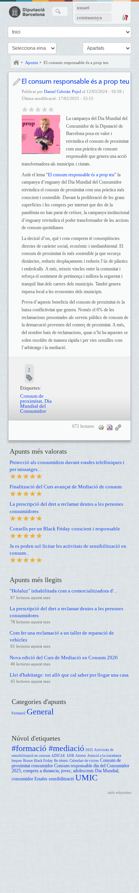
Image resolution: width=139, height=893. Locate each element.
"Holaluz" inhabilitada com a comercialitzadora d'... (63, 591)
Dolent (25, 109)
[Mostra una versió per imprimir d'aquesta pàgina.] (101, 427)
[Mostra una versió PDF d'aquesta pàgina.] (110, 427)
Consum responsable (73, 765)
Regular (31, 109)
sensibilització (61, 779)
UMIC (86, 777)
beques (17, 761)
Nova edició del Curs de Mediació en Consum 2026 (64, 657)
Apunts (31, 62)
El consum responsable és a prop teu (76, 62)
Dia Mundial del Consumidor (36, 406)
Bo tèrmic (61, 761)
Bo (38, 109)
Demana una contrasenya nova (124, 17)
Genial (51, 109)
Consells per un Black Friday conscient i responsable (65, 529)
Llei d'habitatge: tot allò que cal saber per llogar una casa (69, 675)
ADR (70, 756)
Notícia (16, 82)
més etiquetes (119, 792)
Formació (18, 713)
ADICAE (58, 756)
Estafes (40, 779)
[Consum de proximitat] (41, 134)
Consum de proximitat (32, 398)
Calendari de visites (84, 761)
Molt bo (44, 109)
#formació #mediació (48, 748)
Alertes (80, 756)
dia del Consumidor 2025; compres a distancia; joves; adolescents (70, 768)
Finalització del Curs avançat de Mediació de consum (66, 487)
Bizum (28, 761)
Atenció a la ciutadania (104, 756)
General (40, 711)
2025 (89, 750)
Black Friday (43, 761)
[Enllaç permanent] (118, 427)
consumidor (42, 765)
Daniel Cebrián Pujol (62, 91)
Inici (16, 62)
